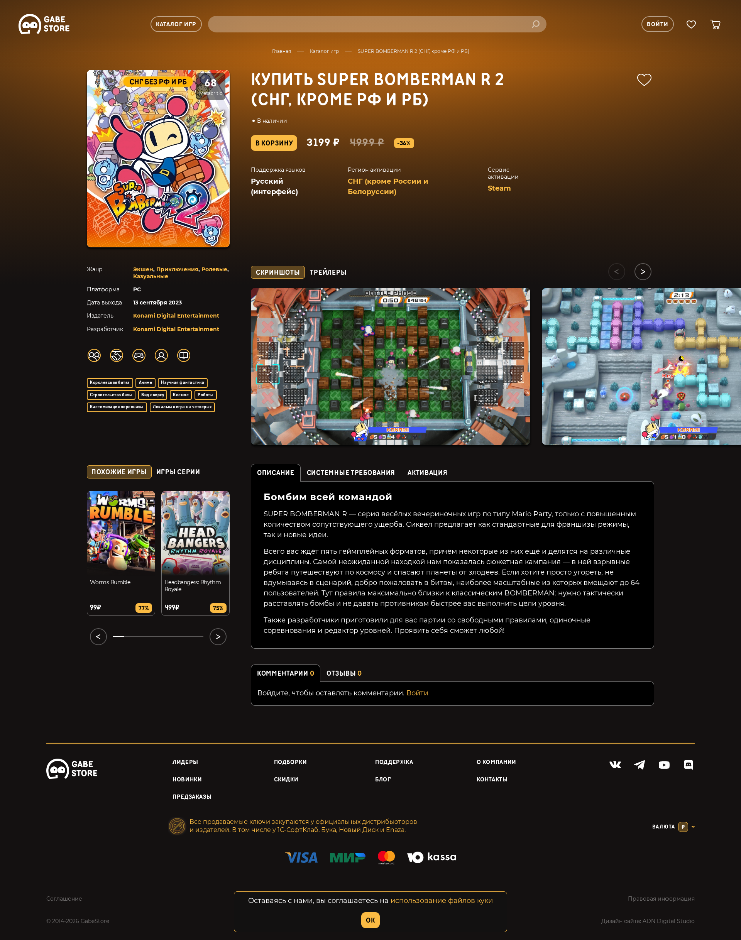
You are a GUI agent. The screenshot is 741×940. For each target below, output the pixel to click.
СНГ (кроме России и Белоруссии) (388, 186)
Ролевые (214, 269)
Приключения (177, 269)
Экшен (143, 269)
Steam (499, 188)
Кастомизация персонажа (117, 407)
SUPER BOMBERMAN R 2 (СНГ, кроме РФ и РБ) (413, 51)
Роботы (205, 395)
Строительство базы (111, 395)
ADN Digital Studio (669, 921)
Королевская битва (110, 382)
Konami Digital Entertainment (176, 315)
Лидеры (185, 762)
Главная (281, 51)
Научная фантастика (183, 382)
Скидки (286, 779)
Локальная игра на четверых (182, 407)
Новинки (187, 779)
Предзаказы (192, 797)
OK (370, 920)
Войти (417, 693)
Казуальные (150, 276)
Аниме (145, 382)
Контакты (492, 779)
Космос (181, 395)
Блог (383, 779)
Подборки (290, 762)
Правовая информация (661, 898)
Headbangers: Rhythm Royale (192, 586)
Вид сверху (152, 395)
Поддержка (394, 762)
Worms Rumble (110, 582)
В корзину (274, 143)
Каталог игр (324, 51)
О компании (496, 762)
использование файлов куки (442, 900)
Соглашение (64, 898)
